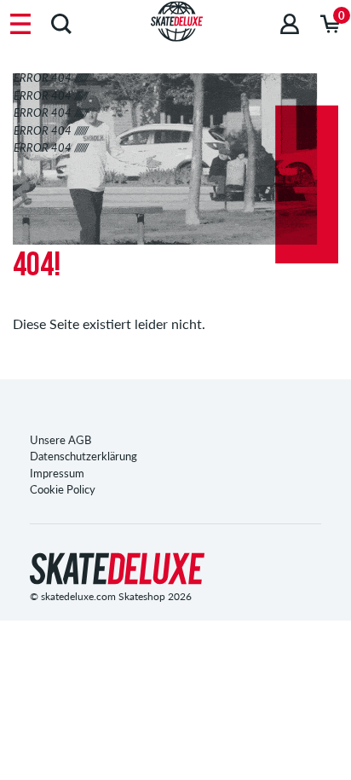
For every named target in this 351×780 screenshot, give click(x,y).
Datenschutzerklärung (83, 456)
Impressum (57, 473)
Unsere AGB (60, 440)
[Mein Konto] (289, 23)
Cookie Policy (62, 489)
